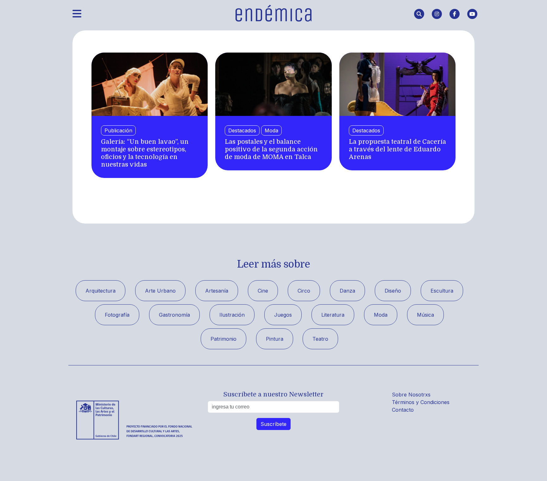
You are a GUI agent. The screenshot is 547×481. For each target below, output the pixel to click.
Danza (347, 291)
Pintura (274, 339)
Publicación (118, 130)
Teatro (320, 339)
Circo (304, 291)
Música (425, 315)
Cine (263, 291)
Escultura (442, 291)
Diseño (393, 291)
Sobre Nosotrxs (411, 394)
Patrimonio (223, 339)
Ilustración (232, 315)
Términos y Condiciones (421, 402)
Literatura (332, 315)
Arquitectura (100, 291)
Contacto (403, 410)
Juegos (283, 315)
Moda (271, 130)
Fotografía (117, 315)
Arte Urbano (160, 291)
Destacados (242, 130)
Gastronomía (174, 315)
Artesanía (216, 291)
